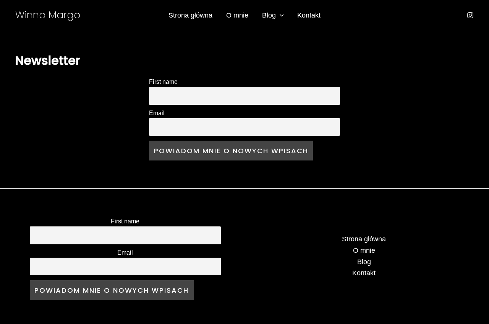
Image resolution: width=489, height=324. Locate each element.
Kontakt (309, 15)
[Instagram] (470, 15)
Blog (269, 15)
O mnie (237, 15)
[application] (280, 15)
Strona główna (190, 15)
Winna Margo (47, 15)
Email (157, 112)
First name (163, 81)
